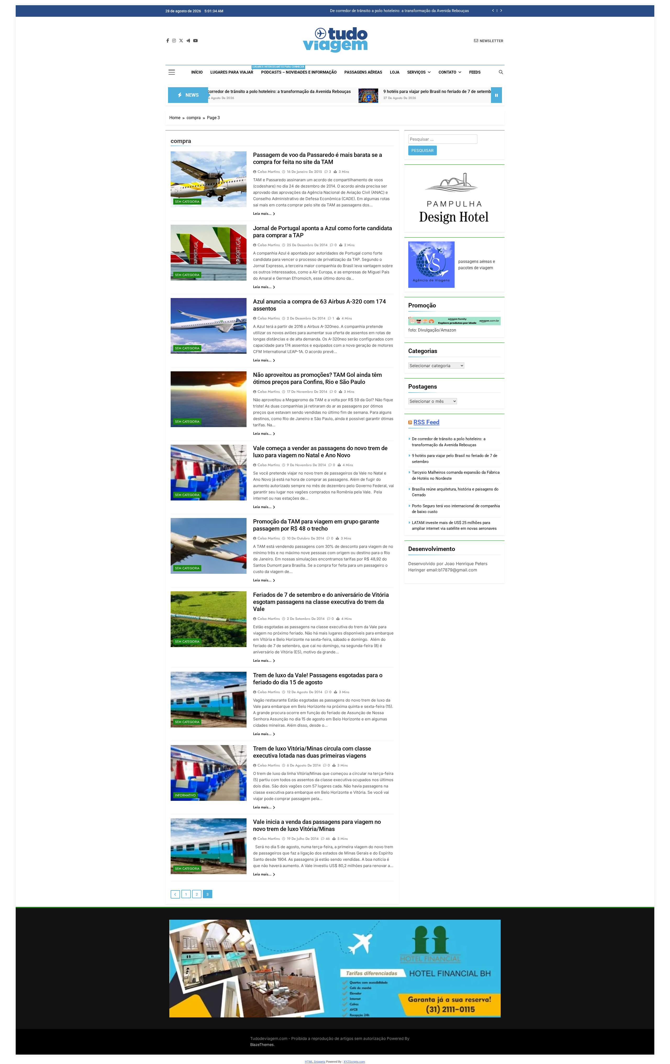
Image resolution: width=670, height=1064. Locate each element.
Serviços (416, 72)
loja (394, 72)
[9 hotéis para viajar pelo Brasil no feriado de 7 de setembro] (301, 98)
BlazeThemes (262, 1044)
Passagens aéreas (363, 72)
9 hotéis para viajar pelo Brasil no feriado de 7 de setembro (417, 11)
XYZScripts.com (354, 1061)
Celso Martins (269, 171)
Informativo (185, 795)
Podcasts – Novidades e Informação (299, 72)
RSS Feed (426, 422)
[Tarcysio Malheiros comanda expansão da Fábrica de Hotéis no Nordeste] (446, 98)
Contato (447, 72)
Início (197, 72)
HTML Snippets (315, 1061)
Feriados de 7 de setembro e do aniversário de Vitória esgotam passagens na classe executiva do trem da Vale (321, 602)
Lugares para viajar (233, 70)
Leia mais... (262, 213)
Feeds (475, 72)
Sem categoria (187, 201)
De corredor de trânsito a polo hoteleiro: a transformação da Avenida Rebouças (209, 91)
